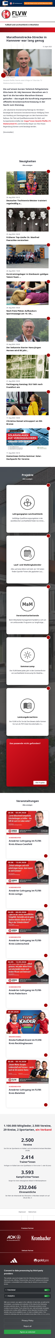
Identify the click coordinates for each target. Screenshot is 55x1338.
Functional (11, 1290)
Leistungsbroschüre (27, 717)
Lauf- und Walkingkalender (27, 564)
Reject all (27, 1326)
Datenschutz (32, 1212)
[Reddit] (26, 46)
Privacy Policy (27, 1320)
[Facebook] (14, 46)
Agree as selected (27, 1332)
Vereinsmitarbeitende (27, 615)
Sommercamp (28, 666)
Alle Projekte (40, 783)
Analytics (11, 1296)
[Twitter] (20, 46)
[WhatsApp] (8, 46)
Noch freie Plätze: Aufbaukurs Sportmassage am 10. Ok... (21, 312)
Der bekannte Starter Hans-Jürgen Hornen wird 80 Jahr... (23, 349)
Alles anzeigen (27, 165)
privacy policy (45, 1314)
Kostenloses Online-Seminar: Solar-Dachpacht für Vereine (24, 457)
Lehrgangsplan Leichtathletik (27, 514)
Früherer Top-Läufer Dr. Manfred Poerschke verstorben (22, 238)
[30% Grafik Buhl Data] (27, 3)
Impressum (22, 1212)
